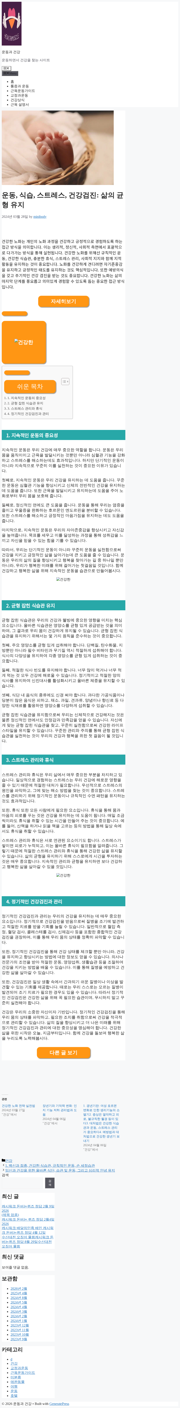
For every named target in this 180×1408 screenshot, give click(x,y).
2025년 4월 (19, 1293)
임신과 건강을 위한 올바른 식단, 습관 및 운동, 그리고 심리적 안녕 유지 (60, 1170)
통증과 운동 (20, 86)
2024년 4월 (19, 1307)
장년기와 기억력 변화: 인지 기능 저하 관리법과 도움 (60, 1110)
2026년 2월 (19, 1288)
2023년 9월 (19, 1339)
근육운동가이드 (23, 91)
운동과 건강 (11, 52)
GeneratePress (59, 1404)
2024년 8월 (19, 1298)
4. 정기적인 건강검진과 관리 (28, 413)
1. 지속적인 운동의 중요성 (26, 398)
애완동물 (18, 1382)
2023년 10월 (20, 1334)
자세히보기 (63, 301)
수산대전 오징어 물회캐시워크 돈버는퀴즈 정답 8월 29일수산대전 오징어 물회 (28, 1241)
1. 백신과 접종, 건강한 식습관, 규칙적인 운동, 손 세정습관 (50, 1165)
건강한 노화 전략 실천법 (18, 1105)
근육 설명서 (20, 104)
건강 (8, 1161)
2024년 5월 (19, 1302)
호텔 (14, 1395)
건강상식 (18, 100)
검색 (5, 1175)
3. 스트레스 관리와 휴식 (24, 408)
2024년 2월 (19, 1316)
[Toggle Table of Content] (63, 381)
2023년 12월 (20, 1325)
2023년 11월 (20, 1330)
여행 (14, 1386)
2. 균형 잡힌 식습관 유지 (25, 403)
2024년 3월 (19, 1311)
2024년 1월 (19, 1321)
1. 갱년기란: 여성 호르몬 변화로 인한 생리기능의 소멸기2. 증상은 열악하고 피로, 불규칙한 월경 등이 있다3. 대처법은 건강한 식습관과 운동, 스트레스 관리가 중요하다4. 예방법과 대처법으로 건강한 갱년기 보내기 (101, 1123)
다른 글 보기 (63, 1052)
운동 (14, 1391)
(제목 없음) (10, 1215)
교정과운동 (19, 95)
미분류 (16, 1377)
